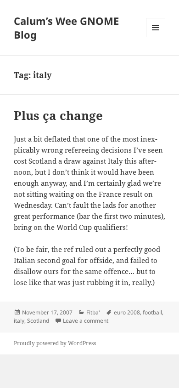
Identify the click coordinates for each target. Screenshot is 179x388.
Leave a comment (85, 321)
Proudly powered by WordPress (55, 343)
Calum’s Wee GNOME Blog (66, 27)
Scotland (38, 321)
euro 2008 (127, 312)
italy (19, 321)
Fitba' (93, 312)
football (152, 312)
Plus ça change (58, 115)
